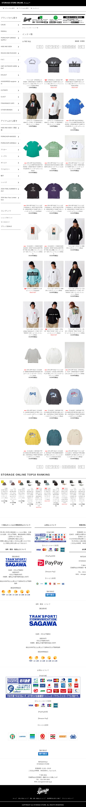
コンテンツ (36, 8)
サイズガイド (5, 222)
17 (80, 47)
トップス (29, 27)
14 (74, 47)
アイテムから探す (24, 8)
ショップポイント (7, 218)
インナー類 (35, 27)
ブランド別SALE (6, 226)
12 (67, 47)
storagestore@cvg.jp (45, 782)
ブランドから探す (10, 8)
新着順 (82, 41)
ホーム (23, 27)
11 (64, 47)
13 (71, 47)
